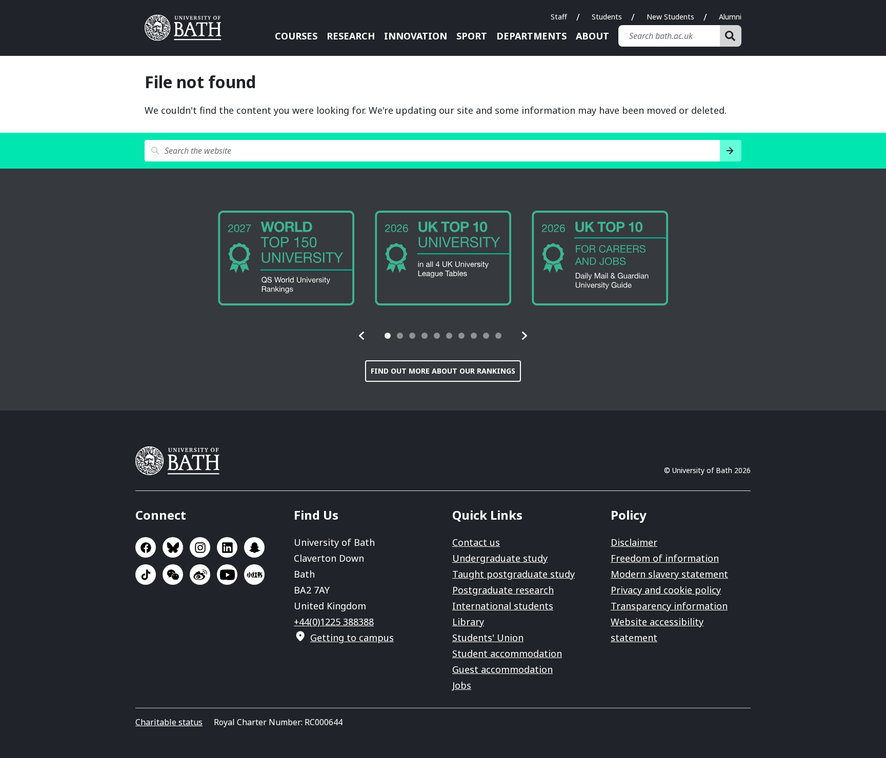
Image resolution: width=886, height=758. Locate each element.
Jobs (461, 685)
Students (607, 17)
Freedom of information (665, 558)
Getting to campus (352, 637)
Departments (531, 36)
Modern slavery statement (669, 574)
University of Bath (187, 27)
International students (502, 606)
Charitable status (169, 722)
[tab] (388, 336)
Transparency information (669, 606)
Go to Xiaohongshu (254, 574)
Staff (559, 17)
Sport (471, 36)
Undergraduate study (500, 558)
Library (468, 622)
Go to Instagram (200, 547)
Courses (296, 36)
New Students (670, 17)
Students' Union (487, 637)
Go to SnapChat (254, 547)
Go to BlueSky (173, 547)
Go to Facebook (145, 547)
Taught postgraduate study (513, 574)
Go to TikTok (145, 574)
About (592, 36)
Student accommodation (507, 653)
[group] (436, 258)
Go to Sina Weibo (200, 574)
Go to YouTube (227, 574)
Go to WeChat (173, 574)
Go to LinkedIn (227, 547)
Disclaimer (634, 542)
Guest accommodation (502, 669)
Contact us (476, 542)
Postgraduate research (503, 590)
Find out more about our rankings (443, 371)
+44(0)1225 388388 (334, 622)
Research (351, 36)
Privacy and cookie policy (666, 590)
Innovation (415, 36)
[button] (362, 335)
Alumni (730, 17)
